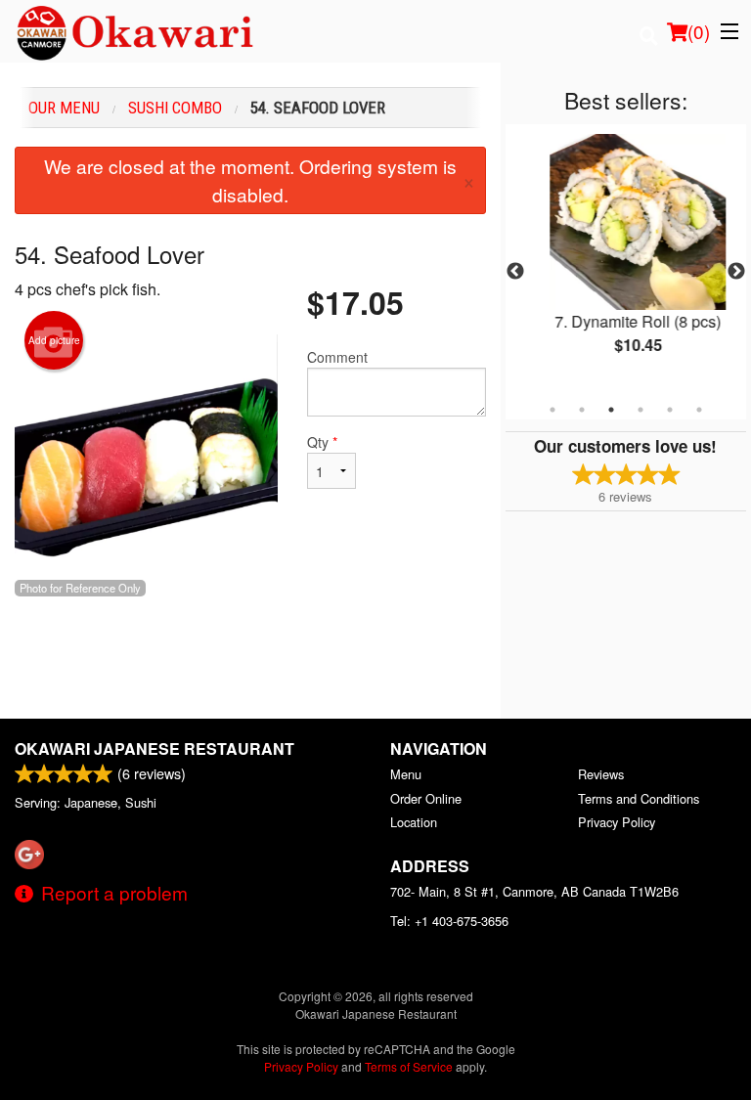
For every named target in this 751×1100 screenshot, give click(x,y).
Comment (337, 357)
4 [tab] (640, 409)
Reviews (601, 774)
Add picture (54, 340)
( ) (698, 31)
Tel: (449, 920)
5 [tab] (670, 409)
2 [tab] (582, 409)
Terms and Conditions (638, 798)
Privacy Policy (616, 822)
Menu (405, 774)
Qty (322, 442)
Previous (515, 272)
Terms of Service (409, 1066)
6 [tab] (699, 409)
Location (413, 822)
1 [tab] (552, 409)
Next (736, 272)
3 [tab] (611, 409)
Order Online (426, 798)
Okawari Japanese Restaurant (154, 748)
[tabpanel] (627, 260)
